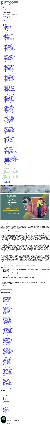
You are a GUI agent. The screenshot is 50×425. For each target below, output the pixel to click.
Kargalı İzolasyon (9, 106)
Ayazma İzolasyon (9, 103)
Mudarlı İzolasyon (9, 64)
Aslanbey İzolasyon (9, 38)
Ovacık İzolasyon (9, 81)
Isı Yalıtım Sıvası (8, 138)
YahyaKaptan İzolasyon (10, 95)
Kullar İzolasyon (8, 67)
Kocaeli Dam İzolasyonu (10, 160)
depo (4, 414)
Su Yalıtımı (7, 29)
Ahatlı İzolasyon (8, 122)
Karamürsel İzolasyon (10, 49)
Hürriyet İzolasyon (9, 80)
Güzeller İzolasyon (9, 126)
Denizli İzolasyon (9, 97)
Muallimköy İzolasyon (10, 128)
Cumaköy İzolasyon (9, 79)
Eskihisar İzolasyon (9, 125)
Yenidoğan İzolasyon (9, 111)
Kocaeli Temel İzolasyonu (10, 156)
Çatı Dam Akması (9, 30)
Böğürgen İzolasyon (9, 82)
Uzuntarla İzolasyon (9, 86)
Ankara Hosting (6, 423)
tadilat (4, 393)
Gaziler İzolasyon (9, 55)
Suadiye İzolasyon (9, 110)
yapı (4, 397)
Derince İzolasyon (9, 109)
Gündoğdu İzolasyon (9, 131)
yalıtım (4, 408)
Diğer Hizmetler (8, 35)
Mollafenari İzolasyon (10, 56)
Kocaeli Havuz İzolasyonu (11, 152)
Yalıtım (4, 404)
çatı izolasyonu (6, 409)
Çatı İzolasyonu (6, 16)
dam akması (5, 413)
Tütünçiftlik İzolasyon (9, 119)
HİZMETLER (6, 25)
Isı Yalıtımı (7, 28)
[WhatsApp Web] (3, 419)
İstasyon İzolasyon (9, 89)
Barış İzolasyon (8, 61)
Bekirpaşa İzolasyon (9, 75)
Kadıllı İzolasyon (8, 98)
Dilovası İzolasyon (9, 41)
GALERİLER (5, 162)
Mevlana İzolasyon (9, 127)
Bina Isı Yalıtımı (8, 140)
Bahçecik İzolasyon (9, 39)
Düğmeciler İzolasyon (10, 117)
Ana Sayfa (5, 188)
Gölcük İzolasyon (9, 44)
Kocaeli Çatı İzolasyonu (10, 151)
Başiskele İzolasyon (9, 66)
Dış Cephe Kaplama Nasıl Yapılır (12, 144)
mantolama (5, 392)
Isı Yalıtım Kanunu (9, 133)
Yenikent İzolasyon (9, 130)
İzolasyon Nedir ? (9, 139)
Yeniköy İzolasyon (9, 120)
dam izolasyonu (6, 287)
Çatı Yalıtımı (8, 27)
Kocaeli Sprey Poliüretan (10, 158)
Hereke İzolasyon (9, 48)
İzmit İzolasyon (8, 45)
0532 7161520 (7, 181)
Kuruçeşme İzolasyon (10, 76)
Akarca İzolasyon (9, 60)
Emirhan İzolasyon (9, 74)
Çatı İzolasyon (8, 26)
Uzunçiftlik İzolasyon (9, 77)
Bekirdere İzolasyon (9, 65)
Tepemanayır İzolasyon (10, 129)
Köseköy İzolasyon (9, 59)
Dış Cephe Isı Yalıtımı (10, 142)
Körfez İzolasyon (9, 58)
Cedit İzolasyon (8, 91)
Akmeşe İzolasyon (9, 46)
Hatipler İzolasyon (9, 70)
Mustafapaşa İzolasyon (10, 71)
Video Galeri (8, 164)
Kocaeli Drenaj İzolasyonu (11, 157)
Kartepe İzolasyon (9, 50)
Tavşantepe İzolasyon (10, 118)
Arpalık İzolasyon (9, 87)
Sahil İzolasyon (8, 85)
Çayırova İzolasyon (9, 40)
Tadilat (4, 398)
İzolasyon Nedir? (6, 17)
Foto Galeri (7, 163)
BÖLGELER (5, 36)
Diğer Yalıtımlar (8, 31)
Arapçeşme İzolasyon (10, 54)
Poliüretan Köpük (9, 34)
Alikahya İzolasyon (9, 47)
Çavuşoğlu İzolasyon (9, 100)
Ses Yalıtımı (7, 148)
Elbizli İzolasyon (8, 113)
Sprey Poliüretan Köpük (8, 18)
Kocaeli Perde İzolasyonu (10, 154)
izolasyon (5, 285)
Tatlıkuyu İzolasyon (9, 107)
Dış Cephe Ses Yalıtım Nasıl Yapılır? (13, 136)
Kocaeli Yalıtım (8, 33)
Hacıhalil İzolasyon (9, 63)
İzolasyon (5, 406)
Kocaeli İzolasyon (9, 37)
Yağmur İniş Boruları (9, 137)
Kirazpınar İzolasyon (9, 115)
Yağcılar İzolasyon (9, 57)
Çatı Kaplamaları (9, 135)
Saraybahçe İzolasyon (10, 94)
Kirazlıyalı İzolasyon (9, 51)
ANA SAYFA (5, 24)
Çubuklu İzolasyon (9, 108)
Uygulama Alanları (7, 20)
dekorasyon (5, 395)
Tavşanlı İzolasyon (9, 116)
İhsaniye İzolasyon (9, 96)
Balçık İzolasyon (8, 123)
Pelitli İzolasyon (8, 99)
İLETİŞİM (5, 166)
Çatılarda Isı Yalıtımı (9, 143)
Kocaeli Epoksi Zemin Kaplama (12, 159)
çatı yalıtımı (5, 286)
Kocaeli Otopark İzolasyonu (11, 153)
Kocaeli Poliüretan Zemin (10, 161)
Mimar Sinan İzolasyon (10, 90)
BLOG (4, 132)
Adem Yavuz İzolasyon (10, 112)
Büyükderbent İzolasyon (10, 84)
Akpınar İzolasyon (9, 78)
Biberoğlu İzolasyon (9, 72)
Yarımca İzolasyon (9, 102)
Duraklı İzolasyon (9, 105)
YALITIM (5, 150)
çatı (3, 396)
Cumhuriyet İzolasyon (10, 88)
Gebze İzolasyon (9, 43)
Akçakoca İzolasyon (9, 68)
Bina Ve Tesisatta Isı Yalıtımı (11, 149)
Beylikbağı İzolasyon (9, 69)
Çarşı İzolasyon (8, 92)
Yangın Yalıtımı (8, 147)
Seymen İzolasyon (9, 101)
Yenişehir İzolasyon (9, 53)
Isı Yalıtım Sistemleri (9, 141)
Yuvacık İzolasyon (9, 121)
